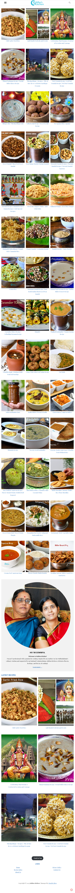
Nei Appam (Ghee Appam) (62, 124)
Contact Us (56, 870)
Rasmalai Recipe (13, 450)
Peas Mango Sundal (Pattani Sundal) (37, 164)
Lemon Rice (13, 289)
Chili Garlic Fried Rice (13, 41)
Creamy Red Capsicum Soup (13, 573)
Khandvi (37, 332)
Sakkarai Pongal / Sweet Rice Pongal (62, 206)
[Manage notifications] (71, 890)
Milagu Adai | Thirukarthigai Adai (13, 124)
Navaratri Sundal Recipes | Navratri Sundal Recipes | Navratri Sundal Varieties (62, 166)
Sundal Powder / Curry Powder (62, 249)
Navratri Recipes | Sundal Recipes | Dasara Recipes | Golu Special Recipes (13, 209)
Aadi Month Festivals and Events (37, 41)
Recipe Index (18, 870)
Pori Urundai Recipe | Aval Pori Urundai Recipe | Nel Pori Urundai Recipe (62, 83)
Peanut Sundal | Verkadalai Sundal (37, 249)
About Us (18, 872)
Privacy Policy (57, 867)
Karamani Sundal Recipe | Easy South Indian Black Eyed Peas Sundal (37, 291)
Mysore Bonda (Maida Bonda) (37, 573)
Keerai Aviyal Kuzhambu (37, 450)
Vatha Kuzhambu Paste (13, 412)
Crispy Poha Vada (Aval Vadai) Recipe (37, 372)
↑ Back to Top (37, 858)
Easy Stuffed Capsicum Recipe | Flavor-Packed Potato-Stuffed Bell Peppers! (13, 492)
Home (18, 867)
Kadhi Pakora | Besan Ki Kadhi (37, 412)
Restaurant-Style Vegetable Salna (62, 533)
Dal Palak (62, 372)
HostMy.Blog (53, 883)
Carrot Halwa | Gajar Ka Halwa (62, 412)
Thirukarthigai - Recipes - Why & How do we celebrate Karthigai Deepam (37, 83)
